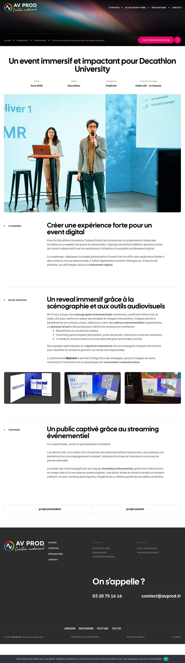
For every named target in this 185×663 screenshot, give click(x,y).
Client (74, 81)
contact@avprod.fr (161, 596)
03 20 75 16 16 (107, 596)
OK (166, 659)
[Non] (181, 659)
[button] (159, 40)
